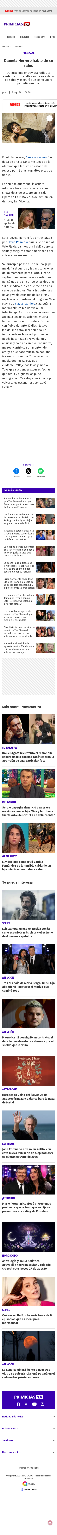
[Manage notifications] (50, 1522)
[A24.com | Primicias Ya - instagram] (42, 1404)
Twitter (28, 477)
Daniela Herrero (36, 157)
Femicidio (11, 37)
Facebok (16, 477)
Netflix (53, 37)
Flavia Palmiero (17, 242)
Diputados (24, 37)
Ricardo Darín (39, 37)
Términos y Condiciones (28, 1468)
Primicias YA (7, 47)
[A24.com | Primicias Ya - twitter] (26, 1404)
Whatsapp (41, 477)
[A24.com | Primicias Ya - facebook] (18, 1404)
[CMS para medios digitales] (29, 1489)
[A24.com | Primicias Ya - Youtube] (34, 1404)
